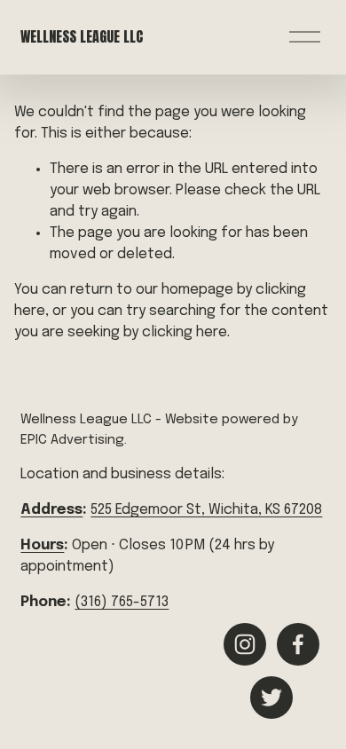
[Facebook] (298, 644)
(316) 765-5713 (122, 602)
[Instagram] (245, 644)
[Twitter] (271, 697)
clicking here (184, 332)
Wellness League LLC (81, 36)
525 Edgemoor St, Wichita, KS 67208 (206, 509)
